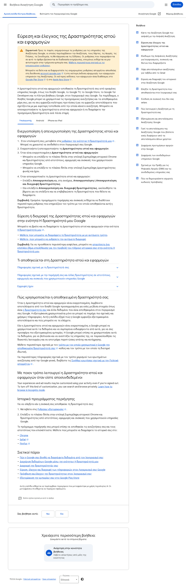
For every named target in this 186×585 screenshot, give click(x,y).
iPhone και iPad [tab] (55, 120)
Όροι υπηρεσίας (49, 579)
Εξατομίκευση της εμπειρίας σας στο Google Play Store (49, 478)
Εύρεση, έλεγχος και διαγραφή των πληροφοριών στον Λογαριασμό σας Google (62, 469)
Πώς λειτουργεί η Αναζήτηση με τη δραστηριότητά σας (157, 111)
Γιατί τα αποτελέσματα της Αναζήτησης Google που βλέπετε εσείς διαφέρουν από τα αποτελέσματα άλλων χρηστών (157, 133)
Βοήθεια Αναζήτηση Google (26, 4)
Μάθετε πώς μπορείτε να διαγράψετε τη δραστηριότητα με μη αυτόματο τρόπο (63, 235)
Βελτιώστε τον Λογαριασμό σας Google (58, 14)
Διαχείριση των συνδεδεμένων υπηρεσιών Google (155, 157)
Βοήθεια (140, 25)
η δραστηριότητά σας (35, 310)
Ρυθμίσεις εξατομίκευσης (50, 409)
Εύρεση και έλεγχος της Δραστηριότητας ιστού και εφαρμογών (155, 46)
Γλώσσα (66, 576)
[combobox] (106, 4)
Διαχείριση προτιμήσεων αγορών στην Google (157, 147)
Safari (23, 439)
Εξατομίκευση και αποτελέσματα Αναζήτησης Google (157, 120)
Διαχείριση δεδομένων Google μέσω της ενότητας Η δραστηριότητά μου (59, 461)
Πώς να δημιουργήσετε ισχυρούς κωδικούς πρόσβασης (157, 180)
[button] (5, 4)
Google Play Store (34, 79)
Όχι (62, 514)
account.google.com (51, 73)
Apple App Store (61, 79)
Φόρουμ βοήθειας (174, 14)
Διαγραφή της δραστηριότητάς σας (39, 465)
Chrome (24, 435)
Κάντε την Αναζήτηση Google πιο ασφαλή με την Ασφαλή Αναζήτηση (158, 35)
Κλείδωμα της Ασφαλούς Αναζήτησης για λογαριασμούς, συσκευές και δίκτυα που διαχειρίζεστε (159, 59)
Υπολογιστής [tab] (25, 120)
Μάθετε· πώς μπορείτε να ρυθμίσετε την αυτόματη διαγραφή (53, 239)
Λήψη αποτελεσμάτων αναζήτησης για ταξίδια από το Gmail (158, 71)
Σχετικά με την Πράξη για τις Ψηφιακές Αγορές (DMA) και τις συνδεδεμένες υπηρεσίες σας (156, 169)
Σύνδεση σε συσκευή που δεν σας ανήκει (157, 101)
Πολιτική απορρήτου (32, 579)
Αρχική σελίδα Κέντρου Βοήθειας (19, 14)
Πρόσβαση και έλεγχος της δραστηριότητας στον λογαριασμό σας (56, 473)
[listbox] (69, 579)
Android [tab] (40, 120)
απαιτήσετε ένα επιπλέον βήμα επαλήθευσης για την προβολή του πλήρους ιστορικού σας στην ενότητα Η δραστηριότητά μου (66, 248)
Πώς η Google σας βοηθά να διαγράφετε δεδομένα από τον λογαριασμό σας (61, 457)
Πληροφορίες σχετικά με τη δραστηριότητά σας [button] (43, 267)
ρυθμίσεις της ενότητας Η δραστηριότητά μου (86, 141)
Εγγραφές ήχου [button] (25, 286)
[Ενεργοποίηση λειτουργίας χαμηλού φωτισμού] (82, 579)
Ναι (48, 514)
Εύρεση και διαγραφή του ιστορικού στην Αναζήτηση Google (158, 81)
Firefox (23, 443)
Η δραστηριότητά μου (29, 230)
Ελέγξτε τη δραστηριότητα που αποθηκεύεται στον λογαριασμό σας (159, 91)
